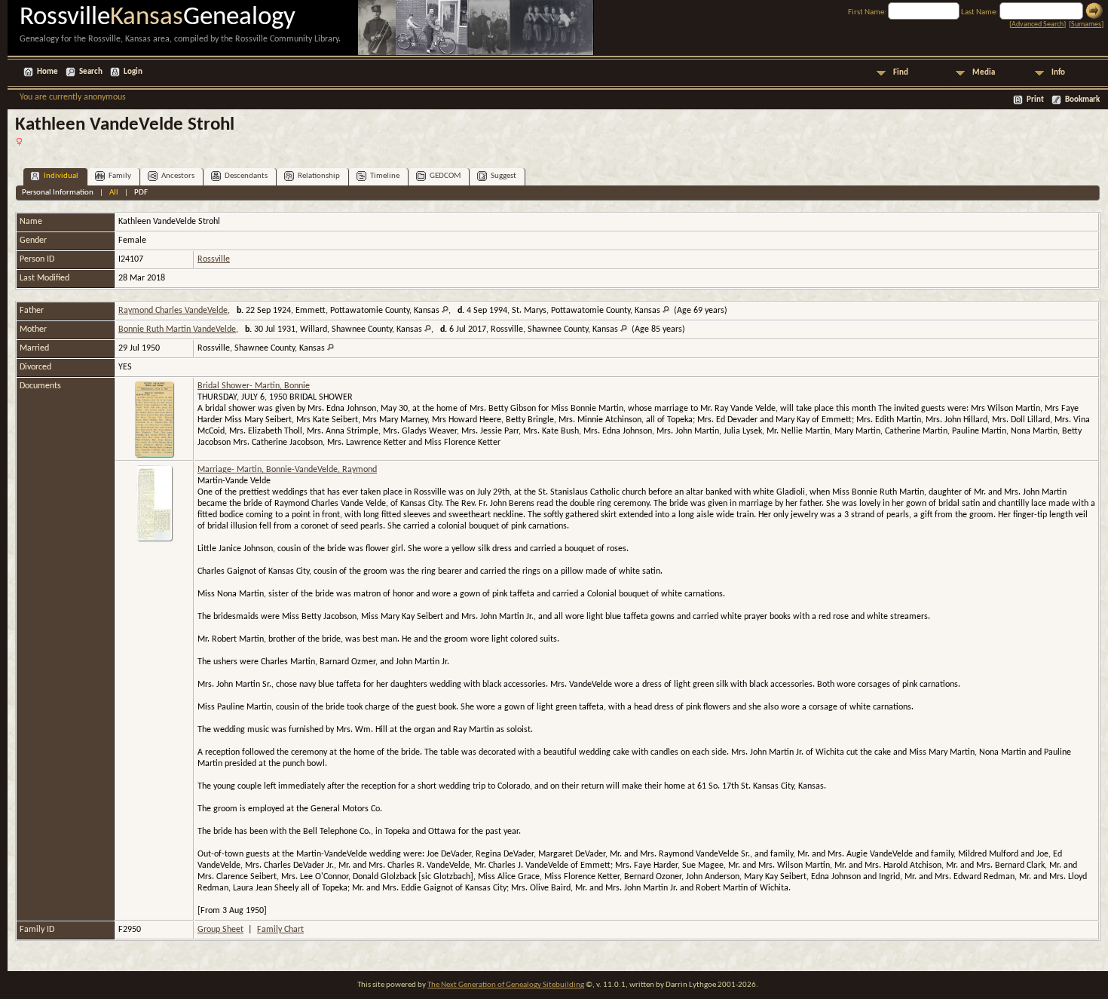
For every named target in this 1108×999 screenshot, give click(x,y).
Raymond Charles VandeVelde (173, 310)
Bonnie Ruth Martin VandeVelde (177, 329)
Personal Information (57, 192)
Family (120, 176)
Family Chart (280, 929)
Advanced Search (1038, 24)
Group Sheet (220, 929)
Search (91, 72)
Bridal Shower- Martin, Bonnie (253, 386)
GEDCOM (445, 176)
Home (47, 72)
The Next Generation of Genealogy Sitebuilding (505, 985)
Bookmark (1082, 100)
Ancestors (177, 176)
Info (1058, 73)
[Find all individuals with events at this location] (445, 310)
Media (983, 73)
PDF (141, 192)
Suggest (503, 176)
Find (900, 73)
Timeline (384, 176)
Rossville (213, 259)
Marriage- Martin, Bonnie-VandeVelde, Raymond (287, 469)
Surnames (1086, 24)
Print (1035, 100)
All (113, 192)
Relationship (319, 176)
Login (133, 72)
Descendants (246, 176)
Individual (61, 176)
